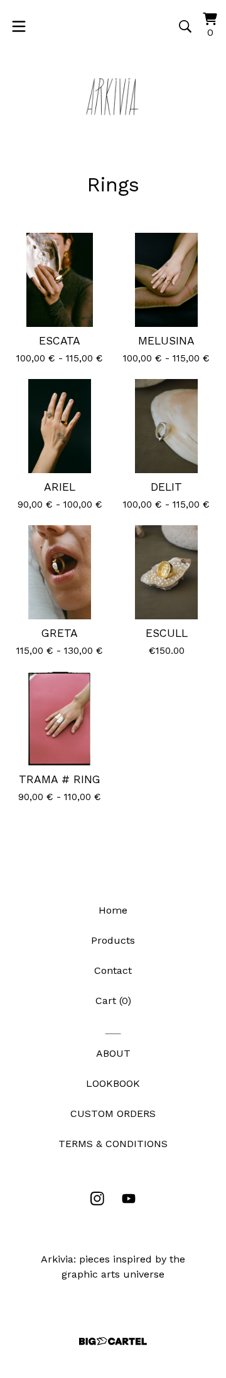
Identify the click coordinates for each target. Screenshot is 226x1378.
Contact (113, 970)
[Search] (185, 26)
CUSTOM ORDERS (113, 1113)
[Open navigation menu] (19, 26)
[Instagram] (97, 1198)
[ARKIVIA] (113, 96)
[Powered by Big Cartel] (113, 1341)
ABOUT (113, 1053)
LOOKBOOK (113, 1083)
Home (113, 910)
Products (113, 940)
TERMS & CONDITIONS (113, 1144)
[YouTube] (128, 1198)
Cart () (113, 1001)
